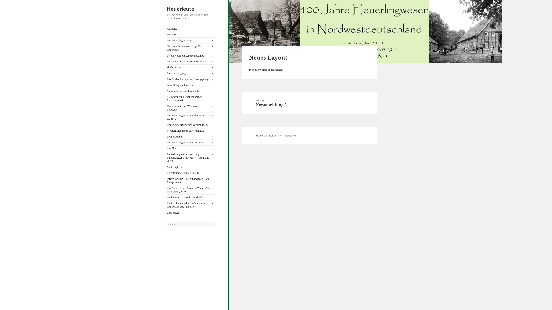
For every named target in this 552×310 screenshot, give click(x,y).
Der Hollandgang (176, 73)
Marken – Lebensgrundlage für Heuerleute (184, 48)
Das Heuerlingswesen (179, 40)
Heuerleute (180, 8)
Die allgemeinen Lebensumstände (185, 55)
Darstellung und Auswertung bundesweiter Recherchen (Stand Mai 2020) (188, 158)
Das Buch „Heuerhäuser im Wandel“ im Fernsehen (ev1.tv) (188, 190)
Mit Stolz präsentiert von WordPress (276, 135)
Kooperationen (175, 136)
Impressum (173, 212)
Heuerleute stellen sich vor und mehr (187, 124)
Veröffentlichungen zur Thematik (185, 130)
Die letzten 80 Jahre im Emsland (184, 197)
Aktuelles (172, 28)
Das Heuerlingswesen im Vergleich (186, 142)
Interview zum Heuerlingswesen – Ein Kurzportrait (188, 180)
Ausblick (171, 148)
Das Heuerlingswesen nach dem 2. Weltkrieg (186, 117)
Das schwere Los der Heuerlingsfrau (187, 61)
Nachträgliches (175, 167)
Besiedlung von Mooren (180, 85)
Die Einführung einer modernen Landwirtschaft (184, 98)
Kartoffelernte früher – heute (183, 173)
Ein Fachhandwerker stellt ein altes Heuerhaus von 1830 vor (186, 205)
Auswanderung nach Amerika (183, 91)
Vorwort (171, 34)
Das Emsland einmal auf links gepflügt (188, 79)
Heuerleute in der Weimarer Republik (183, 108)
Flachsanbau (174, 67)
